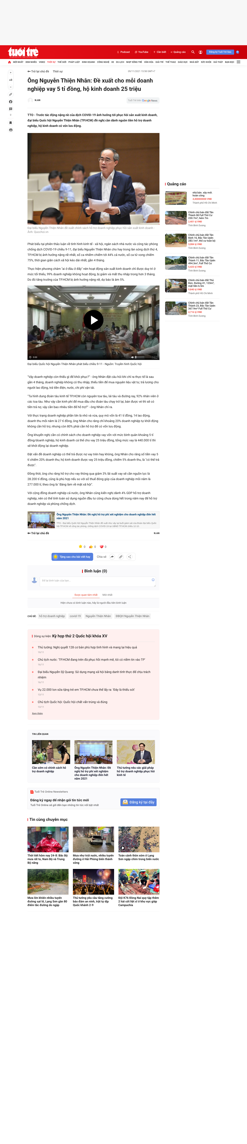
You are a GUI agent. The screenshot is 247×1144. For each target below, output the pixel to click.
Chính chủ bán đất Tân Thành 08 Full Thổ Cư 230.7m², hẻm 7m (200, 215)
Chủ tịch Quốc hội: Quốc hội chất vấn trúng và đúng (72, 702)
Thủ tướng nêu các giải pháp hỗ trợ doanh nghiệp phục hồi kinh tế (136, 771)
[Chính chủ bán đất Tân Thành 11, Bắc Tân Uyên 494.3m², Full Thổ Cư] (176, 263)
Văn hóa (149, 62)
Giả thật (218, 62)
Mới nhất (18, 62)
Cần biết (161, 52)
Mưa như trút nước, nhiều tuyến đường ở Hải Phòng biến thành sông (93, 859)
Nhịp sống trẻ (134, 62)
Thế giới (62, 62)
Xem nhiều (31, 62)
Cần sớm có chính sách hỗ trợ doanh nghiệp (49, 769)
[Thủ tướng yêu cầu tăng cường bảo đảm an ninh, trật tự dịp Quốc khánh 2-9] (93, 882)
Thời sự (51, 62)
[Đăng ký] (138, 802)
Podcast (125, 52)
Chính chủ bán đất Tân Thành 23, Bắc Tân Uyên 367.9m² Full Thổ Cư (201, 305)
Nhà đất (194, 62)
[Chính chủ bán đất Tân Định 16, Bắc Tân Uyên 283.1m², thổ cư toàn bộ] (176, 240)
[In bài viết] (11, 130)
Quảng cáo (180, 52)
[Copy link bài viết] (121, 557)
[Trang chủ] (9, 62)
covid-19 (75, 616)
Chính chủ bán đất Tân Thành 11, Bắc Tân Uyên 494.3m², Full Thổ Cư (201, 260)
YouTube (143, 52)
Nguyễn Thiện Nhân (98, 616)
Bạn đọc (229, 62)
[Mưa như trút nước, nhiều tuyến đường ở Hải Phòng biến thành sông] (93, 839)
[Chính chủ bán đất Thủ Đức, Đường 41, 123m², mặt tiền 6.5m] (176, 285)
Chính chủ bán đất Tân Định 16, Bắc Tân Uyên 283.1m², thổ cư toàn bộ (201, 238)
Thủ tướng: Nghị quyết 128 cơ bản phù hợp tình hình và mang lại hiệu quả (87, 647)
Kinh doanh (88, 62)
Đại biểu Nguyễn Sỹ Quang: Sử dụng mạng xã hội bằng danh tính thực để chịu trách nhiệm (94, 674)
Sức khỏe (206, 62)
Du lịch (120, 62)
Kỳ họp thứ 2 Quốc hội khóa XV (79, 636)
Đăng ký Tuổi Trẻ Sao (220, 52)
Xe (112, 62)
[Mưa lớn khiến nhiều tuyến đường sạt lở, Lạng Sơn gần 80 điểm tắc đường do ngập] (48, 882)
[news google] (143, 100)
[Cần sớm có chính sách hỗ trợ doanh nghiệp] (51, 752)
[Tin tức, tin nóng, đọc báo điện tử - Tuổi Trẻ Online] (23, 52)
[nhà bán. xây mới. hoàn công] (176, 198)
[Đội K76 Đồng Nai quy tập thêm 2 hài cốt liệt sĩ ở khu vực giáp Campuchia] (138, 882)
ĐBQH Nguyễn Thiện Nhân (132, 616)
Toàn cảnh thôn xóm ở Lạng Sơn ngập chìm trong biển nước (138, 857)
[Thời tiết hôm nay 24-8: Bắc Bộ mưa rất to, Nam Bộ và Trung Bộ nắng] (48, 839)
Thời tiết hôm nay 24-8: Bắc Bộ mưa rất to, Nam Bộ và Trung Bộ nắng (47, 859)
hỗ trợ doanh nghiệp (52, 616)
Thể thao (170, 62)
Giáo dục (183, 62)
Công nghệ (103, 62)
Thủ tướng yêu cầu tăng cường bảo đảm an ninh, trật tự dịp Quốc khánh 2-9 (92, 901)
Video (42, 62)
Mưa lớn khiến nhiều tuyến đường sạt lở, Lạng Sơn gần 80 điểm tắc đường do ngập (47, 901)
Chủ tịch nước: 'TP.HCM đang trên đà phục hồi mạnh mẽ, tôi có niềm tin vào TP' (91, 660)
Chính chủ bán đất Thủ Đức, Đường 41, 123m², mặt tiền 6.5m (201, 283)
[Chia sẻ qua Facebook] (112, 557)
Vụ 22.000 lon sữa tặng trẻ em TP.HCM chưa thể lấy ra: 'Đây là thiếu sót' (86, 690)
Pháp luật (74, 62)
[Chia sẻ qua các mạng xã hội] (129, 557)
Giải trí (159, 62)
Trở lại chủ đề (40, 71)
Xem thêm (37, 713)
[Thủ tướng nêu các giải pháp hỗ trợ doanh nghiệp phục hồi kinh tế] (136, 752)
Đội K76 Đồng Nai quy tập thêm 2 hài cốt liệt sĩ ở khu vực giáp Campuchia (138, 901)
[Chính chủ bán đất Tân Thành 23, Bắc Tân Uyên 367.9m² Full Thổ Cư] (176, 308)
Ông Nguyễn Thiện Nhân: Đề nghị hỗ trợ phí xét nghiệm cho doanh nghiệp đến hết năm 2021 (106, 516)
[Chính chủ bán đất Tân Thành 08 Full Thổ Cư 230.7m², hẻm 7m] (176, 218)
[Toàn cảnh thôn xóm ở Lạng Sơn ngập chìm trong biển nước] (138, 839)
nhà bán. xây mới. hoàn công (202, 194)
